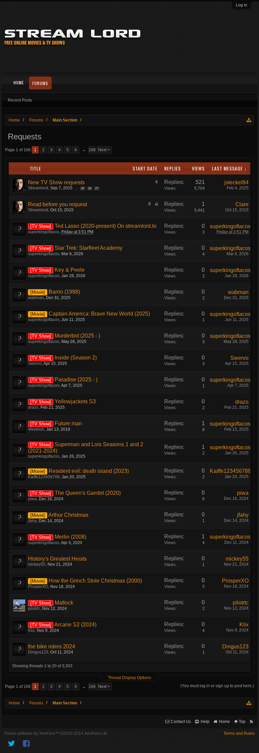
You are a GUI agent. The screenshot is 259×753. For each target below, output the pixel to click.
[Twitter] (11, 743)
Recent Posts (20, 100)
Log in (241, 5)
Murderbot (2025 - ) (77, 336)
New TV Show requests (56, 182)
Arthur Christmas (68, 515)
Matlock (64, 603)
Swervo (35, 363)
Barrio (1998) (64, 292)
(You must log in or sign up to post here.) (217, 685)
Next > (104, 149)
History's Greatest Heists (57, 559)
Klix (31, 630)
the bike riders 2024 (51, 646)
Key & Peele (70, 270)
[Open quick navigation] (249, 120)
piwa (32, 498)
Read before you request (57, 204)
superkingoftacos (43, 232)
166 (92, 149)
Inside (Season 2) (76, 357)
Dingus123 (38, 652)
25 (82, 188)
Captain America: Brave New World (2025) (99, 314)
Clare (242, 204)
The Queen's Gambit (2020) (88, 493)
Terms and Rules (239, 733)
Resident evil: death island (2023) (89, 471)
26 (89, 188)
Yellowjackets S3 (75, 401)
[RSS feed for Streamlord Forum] (251, 721)
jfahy (32, 520)
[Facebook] (27, 743)
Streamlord (38, 188)
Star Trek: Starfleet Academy (88, 248)
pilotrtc (34, 608)
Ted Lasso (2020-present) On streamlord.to (105, 226)
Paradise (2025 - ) (76, 379)
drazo (33, 407)
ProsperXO (38, 586)
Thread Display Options (129, 677)
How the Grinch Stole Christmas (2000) (95, 581)
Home (18, 82)
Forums (40, 83)
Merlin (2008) (70, 537)
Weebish (36, 429)
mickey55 (37, 564)
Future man (68, 423)
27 (96, 188)
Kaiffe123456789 (44, 477)
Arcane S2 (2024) (75, 624)
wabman (36, 297)
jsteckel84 (236, 182)
